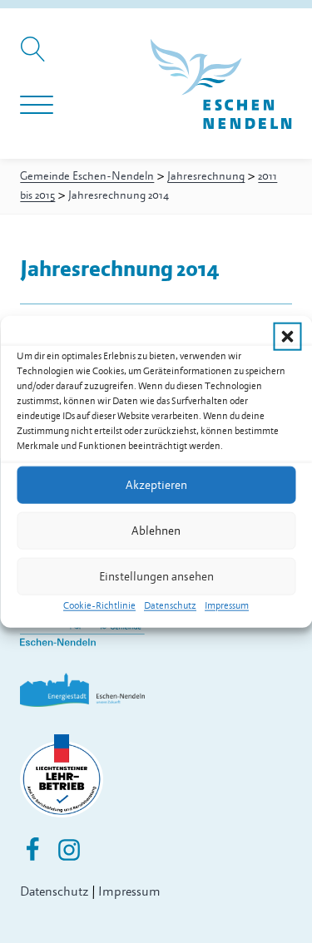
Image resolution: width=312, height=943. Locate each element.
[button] (287, 336)
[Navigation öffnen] (36, 106)
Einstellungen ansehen (156, 576)
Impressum (227, 605)
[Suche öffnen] (35, 57)
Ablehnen (156, 530)
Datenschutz (170, 605)
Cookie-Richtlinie (99, 605)
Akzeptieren (156, 484)
